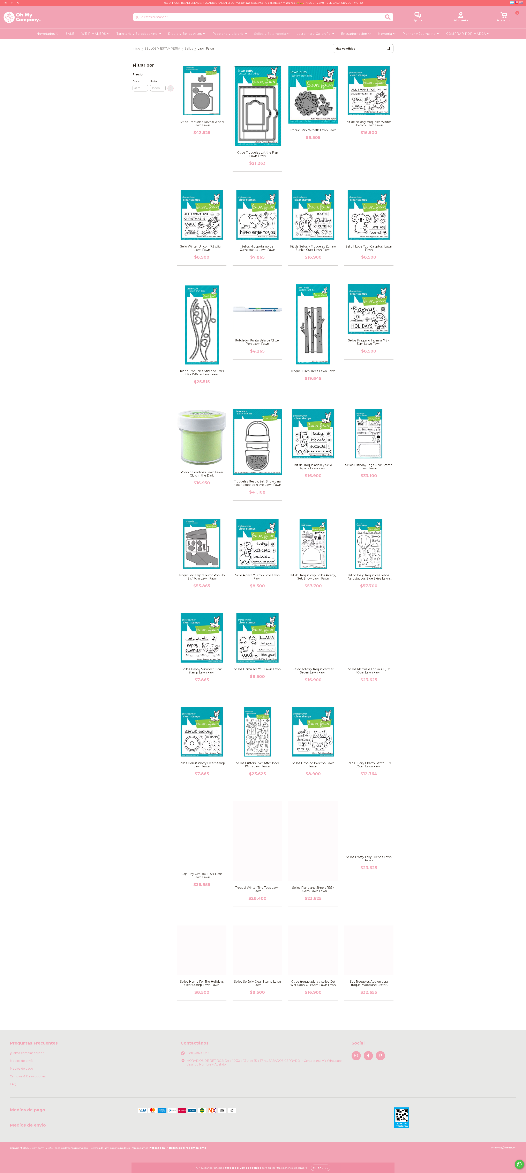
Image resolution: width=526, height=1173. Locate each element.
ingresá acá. (157, 1147)
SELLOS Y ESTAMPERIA (162, 48)
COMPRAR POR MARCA (466, 34)
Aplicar (170, 88)
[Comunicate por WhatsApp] (519, 1164)
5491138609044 (198, 1053)
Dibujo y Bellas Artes (185, 34)
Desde (136, 81)
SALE (70, 34)
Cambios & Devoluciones (28, 1076)
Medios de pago (21, 1068)
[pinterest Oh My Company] (18, 3)
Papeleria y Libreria (228, 34)
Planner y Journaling (420, 34)
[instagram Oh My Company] (6, 3)
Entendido (321, 1167)
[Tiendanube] (503, 1148)
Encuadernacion (354, 34)
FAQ (13, 1084)
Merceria (385, 34)
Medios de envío (21, 1061)
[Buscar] (388, 17)
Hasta (153, 81)
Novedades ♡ (48, 34)
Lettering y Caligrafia (314, 34)
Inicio (136, 48)
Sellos (189, 48)
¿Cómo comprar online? (27, 1053)
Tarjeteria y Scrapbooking (138, 34)
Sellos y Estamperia (270, 34)
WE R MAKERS (94, 34)
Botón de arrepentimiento (187, 1147)
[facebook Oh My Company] (12, 3)
